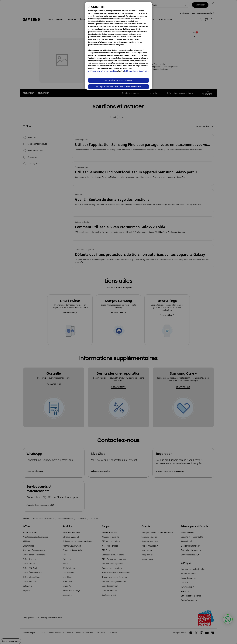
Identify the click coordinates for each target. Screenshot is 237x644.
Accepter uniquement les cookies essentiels (118, 87)
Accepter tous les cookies (118, 80)
